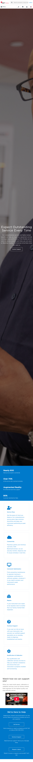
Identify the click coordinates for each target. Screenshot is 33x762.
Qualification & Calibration (14, 655)
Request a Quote (16, 749)
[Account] (27, 7)
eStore (30, 2)
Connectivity (10, 541)
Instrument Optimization (14, 569)
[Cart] (23, 7)
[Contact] (18, 7)
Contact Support (16, 249)
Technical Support (12, 626)
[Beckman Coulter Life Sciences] (5, 2)
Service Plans (11, 512)
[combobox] (19, 2)
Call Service (16, 724)
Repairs (9, 600)
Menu (4, 6)
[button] (11, 2)
